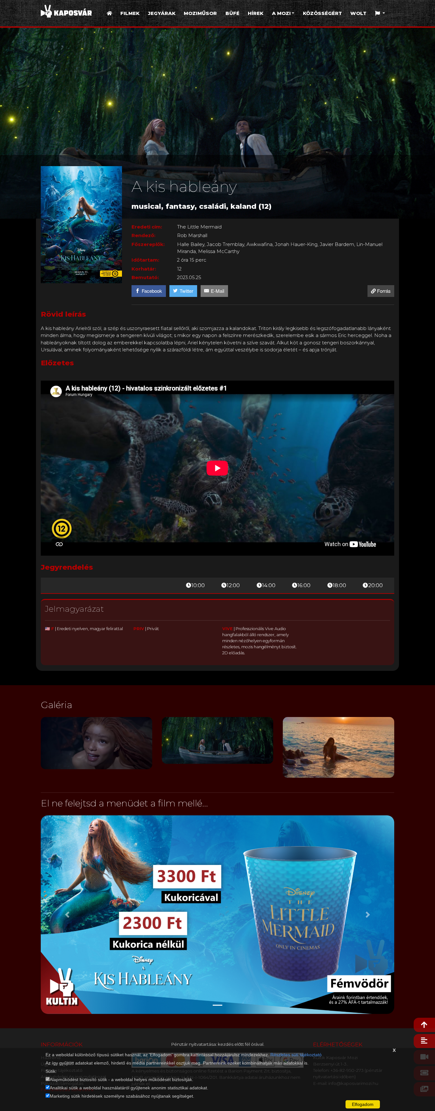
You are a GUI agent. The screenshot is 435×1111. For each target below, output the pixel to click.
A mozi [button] (281, 13)
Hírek (255, 13)
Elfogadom (363, 1104)
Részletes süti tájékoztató (296, 1054)
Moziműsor (200, 13)
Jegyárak (161, 13)
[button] (380, 13)
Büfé (232, 13)
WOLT (358, 13)
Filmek (129, 13)
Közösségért (322, 13)
